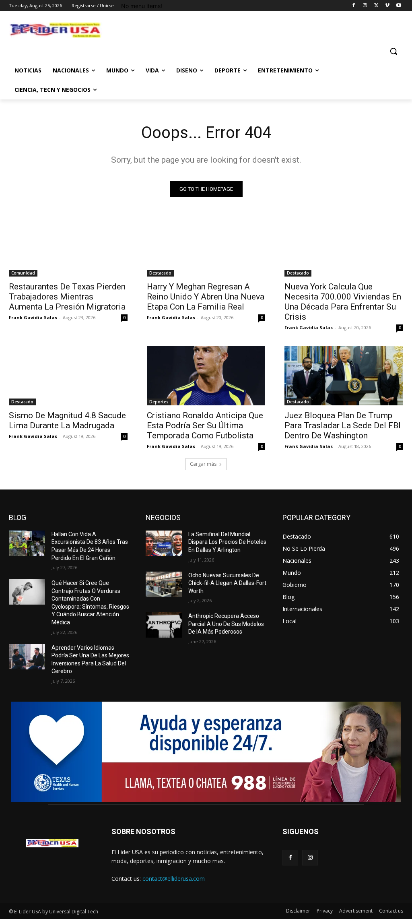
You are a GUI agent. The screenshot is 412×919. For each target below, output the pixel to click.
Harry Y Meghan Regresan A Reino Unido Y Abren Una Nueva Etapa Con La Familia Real (205, 297)
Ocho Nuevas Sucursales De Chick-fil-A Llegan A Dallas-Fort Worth (227, 583)
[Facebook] (353, 5)
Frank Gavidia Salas (33, 317)
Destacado (160, 273)
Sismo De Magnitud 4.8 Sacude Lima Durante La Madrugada (67, 420)
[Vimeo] (387, 5)
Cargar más (203, 464)
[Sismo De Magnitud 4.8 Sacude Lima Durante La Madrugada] (68, 375)
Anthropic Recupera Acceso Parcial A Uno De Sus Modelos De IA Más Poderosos (226, 624)
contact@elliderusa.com (173, 878)
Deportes (159, 402)
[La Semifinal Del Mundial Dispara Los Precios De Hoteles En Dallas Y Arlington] (164, 543)
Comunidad (23, 273)
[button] (393, 51)
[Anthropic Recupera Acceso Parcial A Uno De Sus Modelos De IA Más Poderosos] (164, 625)
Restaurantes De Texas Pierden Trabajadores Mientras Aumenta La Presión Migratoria (67, 297)
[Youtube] (398, 5)
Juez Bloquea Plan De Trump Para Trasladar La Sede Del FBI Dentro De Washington (342, 425)
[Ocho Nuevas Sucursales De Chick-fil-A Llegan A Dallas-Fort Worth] (164, 584)
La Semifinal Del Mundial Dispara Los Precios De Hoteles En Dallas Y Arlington (227, 542)
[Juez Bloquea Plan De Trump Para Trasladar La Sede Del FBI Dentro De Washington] (343, 375)
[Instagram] (365, 5)
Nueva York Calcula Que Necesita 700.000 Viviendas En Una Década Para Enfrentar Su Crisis (342, 302)
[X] (376, 5)
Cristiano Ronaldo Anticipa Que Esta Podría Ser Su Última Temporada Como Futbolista (205, 425)
